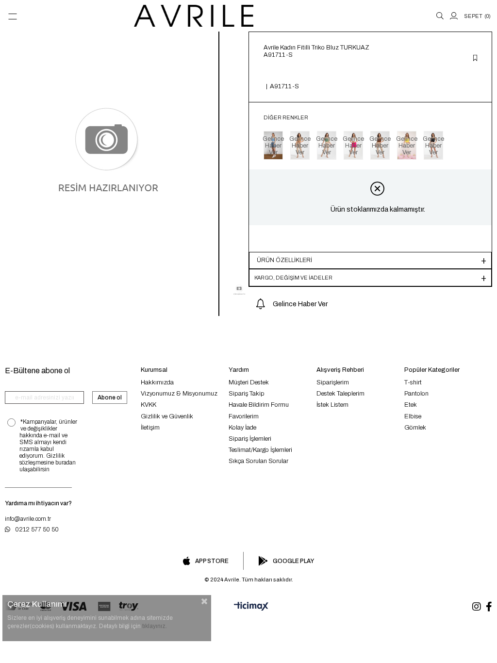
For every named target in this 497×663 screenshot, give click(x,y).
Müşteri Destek (249, 382)
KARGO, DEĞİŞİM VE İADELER (293, 278)
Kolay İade (242, 427)
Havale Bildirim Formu (259, 404)
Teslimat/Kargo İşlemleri (260, 450)
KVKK (148, 404)
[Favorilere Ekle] (475, 59)
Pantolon (416, 393)
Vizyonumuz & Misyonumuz (179, 393)
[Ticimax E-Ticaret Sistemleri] (248, 607)
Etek (410, 404)
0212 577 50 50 (37, 529)
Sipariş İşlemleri (250, 438)
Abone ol (110, 397)
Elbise (412, 416)
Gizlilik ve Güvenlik (167, 416)
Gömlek (415, 427)
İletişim (150, 427)
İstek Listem (332, 404)
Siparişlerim (332, 382)
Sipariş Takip (247, 393)
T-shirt (413, 382)
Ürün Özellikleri (284, 260)
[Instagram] (476, 607)
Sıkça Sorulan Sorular (258, 461)
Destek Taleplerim (340, 393)
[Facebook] (489, 607)
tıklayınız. (154, 626)
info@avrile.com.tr (28, 519)
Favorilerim (244, 416)
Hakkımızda (157, 382)
